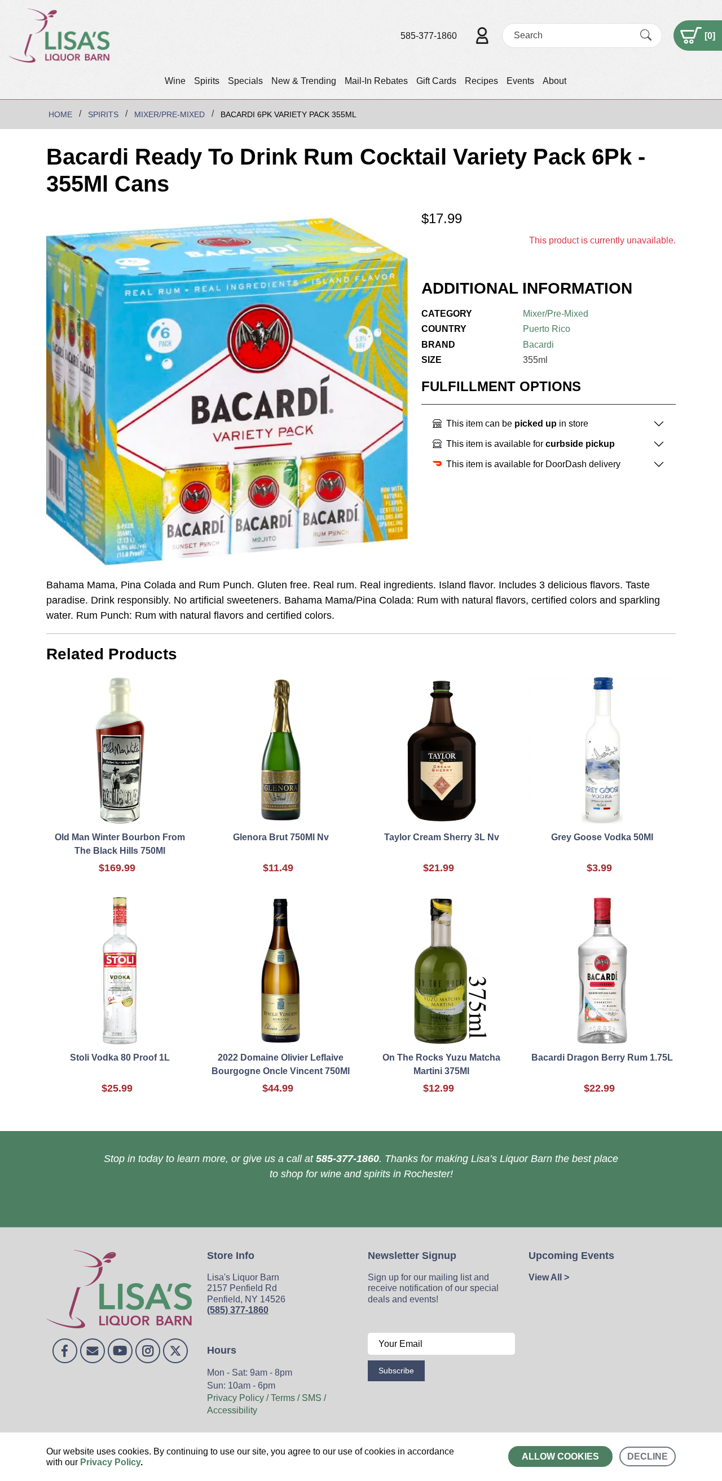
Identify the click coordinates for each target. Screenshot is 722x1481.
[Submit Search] (646, 35)
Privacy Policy (110, 1462)
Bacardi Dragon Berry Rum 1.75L (602, 1057)
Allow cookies (560, 1456)
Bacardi (538, 344)
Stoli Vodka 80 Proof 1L (120, 1057)
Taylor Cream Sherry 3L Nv (441, 837)
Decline (647, 1456)
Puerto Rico (546, 329)
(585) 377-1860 (237, 1310)
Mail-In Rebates (376, 81)
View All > (549, 1277)
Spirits (206, 81)
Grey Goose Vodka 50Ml (602, 837)
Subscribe (396, 1370)
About (554, 81)
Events (520, 81)
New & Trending (303, 81)
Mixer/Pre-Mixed (555, 313)
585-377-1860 (428, 36)
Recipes (481, 81)
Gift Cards (436, 81)
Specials (245, 81)
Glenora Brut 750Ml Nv (281, 837)
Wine (175, 81)
